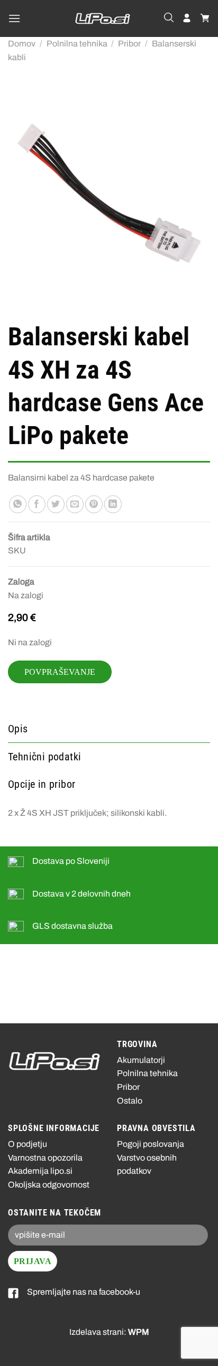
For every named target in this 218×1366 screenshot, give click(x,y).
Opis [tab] (18, 728)
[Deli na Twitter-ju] (56, 504)
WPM (138, 1331)
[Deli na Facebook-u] (37, 504)
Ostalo (129, 1100)
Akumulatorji (141, 1060)
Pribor (129, 43)
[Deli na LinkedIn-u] (113, 504)
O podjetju (27, 1143)
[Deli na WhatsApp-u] (17, 504)
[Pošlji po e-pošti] (75, 504)
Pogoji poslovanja (150, 1143)
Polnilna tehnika (77, 43)
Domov (21, 43)
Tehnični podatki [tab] (44, 756)
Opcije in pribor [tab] (41, 784)
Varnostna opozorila (45, 1157)
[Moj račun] (186, 18)
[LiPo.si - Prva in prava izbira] (103, 18)
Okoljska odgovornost (48, 1184)
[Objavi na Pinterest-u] (94, 504)
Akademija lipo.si (40, 1170)
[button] (14, 18)
